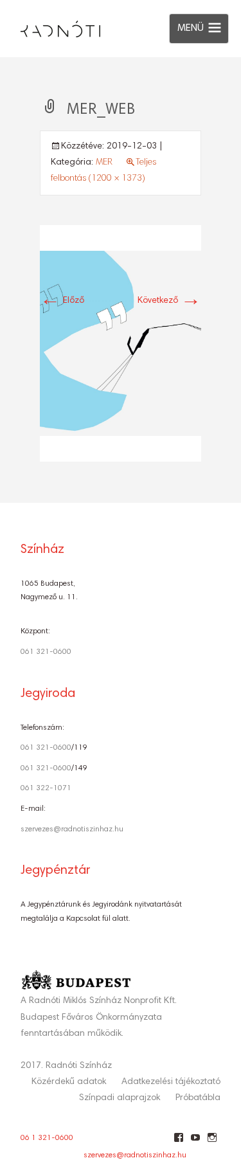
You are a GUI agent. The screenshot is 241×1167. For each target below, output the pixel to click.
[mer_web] (120, 343)
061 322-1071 (46, 788)
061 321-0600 (46, 652)
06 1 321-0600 (47, 1138)
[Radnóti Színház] (50, 25)
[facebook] (178, 1142)
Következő (169, 300)
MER (104, 162)
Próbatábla (197, 1098)
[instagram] (212, 1142)
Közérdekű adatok (68, 1082)
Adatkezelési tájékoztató (170, 1082)
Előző (62, 300)
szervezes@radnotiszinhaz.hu (72, 829)
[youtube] (195, 1142)
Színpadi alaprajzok (119, 1098)
